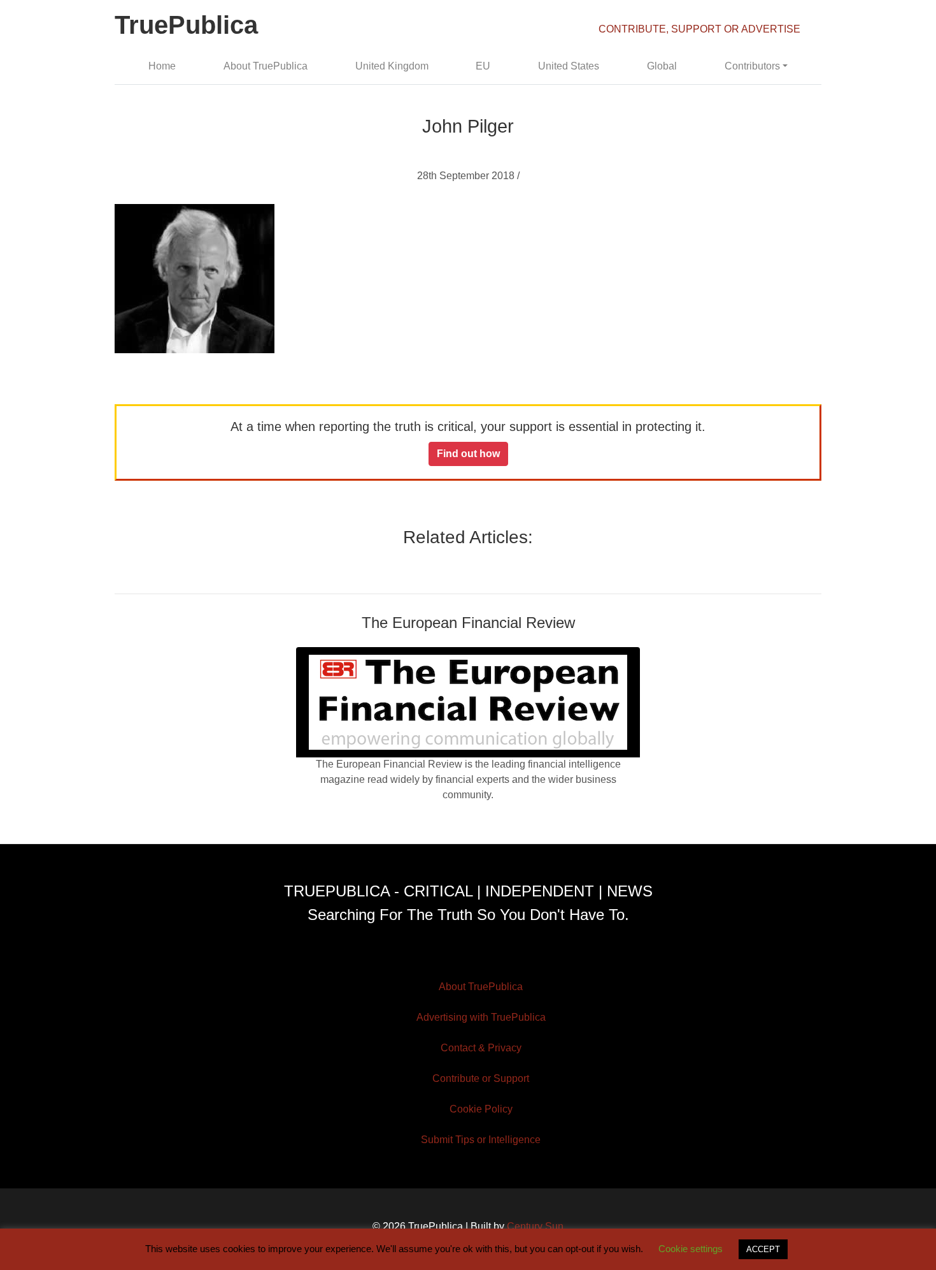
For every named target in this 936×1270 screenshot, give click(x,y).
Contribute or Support (480, 1078)
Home (162, 66)
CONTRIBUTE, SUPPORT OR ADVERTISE (699, 29)
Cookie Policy (481, 1109)
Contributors (752, 66)
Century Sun (535, 1226)
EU (483, 66)
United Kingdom (392, 66)
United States (568, 66)
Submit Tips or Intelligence (481, 1139)
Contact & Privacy (481, 1047)
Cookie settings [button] (690, 1248)
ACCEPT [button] (763, 1249)
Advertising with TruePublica (481, 1017)
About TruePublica (265, 66)
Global (662, 66)
